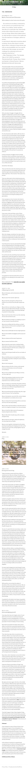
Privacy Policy (5, 766)
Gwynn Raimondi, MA (12, 2)
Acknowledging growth (9, 612)
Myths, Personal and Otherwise (11, 17)
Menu (14, 7)
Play (3, 438)
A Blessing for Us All (8, 290)
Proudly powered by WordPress (15, 766)
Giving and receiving (8, 470)
